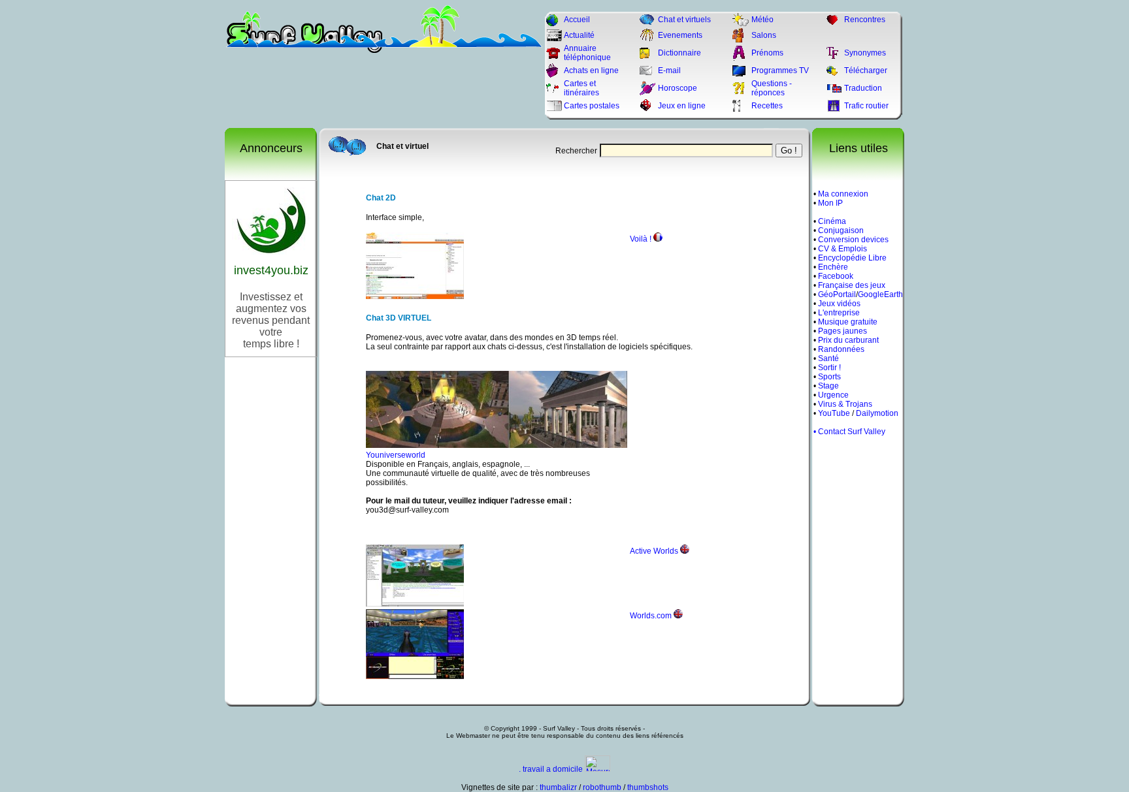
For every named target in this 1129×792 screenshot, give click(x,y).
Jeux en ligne (682, 105)
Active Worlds (654, 551)
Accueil (577, 19)
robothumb (602, 787)
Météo (762, 19)
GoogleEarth (880, 294)
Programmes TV (780, 70)
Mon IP (830, 203)
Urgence (833, 395)
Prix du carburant (848, 340)
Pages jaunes (842, 331)
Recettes (767, 105)
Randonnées (841, 349)
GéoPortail (837, 294)
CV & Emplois (842, 248)
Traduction (863, 88)
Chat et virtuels (684, 19)
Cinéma (832, 221)
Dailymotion (877, 413)
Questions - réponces (771, 88)
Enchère (833, 267)
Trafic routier (866, 105)
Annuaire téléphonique (587, 53)
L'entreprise (839, 312)
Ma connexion (843, 193)
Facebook (835, 276)
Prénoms (767, 52)
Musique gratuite (847, 321)
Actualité (579, 35)
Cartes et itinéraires (581, 88)
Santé (828, 358)
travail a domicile (553, 769)
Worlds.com (651, 615)
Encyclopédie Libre (852, 257)
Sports (829, 376)
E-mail (669, 70)
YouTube (834, 413)
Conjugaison (841, 230)
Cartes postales (591, 105)
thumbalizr (558, 787)
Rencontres (864, 19)
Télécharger (865, 70)
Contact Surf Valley (851, 431)
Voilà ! (640, 239)
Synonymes (865, 52)
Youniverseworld (395, 455)
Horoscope (677, 88)
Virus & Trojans (845, 404)
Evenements (680, 35)
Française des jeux (851, 285)
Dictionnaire (679, 52)
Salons (763, 35)
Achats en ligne (591, 70)
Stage (828, 385)
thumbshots (647, 787)
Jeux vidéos (839, 303)
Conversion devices (853, 239)
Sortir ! (829, 367)
